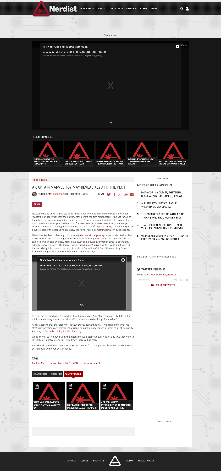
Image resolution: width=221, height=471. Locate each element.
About (84, 460)
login (187, 9)
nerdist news (86, 363)
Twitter (109, 194)
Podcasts (85, 8)
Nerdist (54, 9)
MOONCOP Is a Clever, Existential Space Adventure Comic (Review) (162, 194)
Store (153, 8)
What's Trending (73, 374)
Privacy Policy (146, 460)
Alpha (143, 8)
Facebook (114, 194)
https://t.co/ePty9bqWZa (163, 274)
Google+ (120, 194)
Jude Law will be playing (91, 235)
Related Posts (40, 374)
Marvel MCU (65, 363)
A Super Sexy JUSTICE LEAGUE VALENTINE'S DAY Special (159, 205)
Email (131, 194)
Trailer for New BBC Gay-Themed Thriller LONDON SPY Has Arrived (162, 226)
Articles (115, 8)
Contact (71, 460)
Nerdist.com (115, 461)
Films (37, 204)
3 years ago (143, 279)
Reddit (126, 194)
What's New (56, 374)
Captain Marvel (40, 363)
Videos (101, 8)
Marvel (82, 213)
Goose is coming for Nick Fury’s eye (64, 331)
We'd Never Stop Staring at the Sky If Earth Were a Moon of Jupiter (164, 237)
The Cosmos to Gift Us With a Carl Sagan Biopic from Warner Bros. (163, 216)
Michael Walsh (57, 194)
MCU (86, 226)
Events (130, 8)
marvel (53, 363)
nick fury (99, 363)
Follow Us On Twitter (163, 285)
